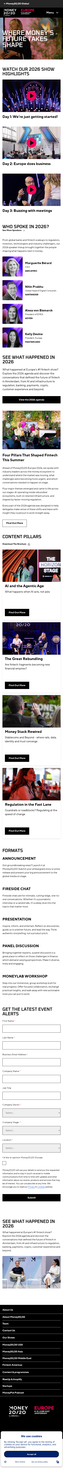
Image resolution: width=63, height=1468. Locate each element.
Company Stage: (10, 1122)
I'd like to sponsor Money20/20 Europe (22, 1157)
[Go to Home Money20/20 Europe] (19, 12)
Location (6, 1140)
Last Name (7, 1038)
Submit (32, 1197)
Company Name (10, 1071)
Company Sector (11, 1105)
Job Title (6, 1088)
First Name (8, 1021)
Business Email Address (14, 1054)
